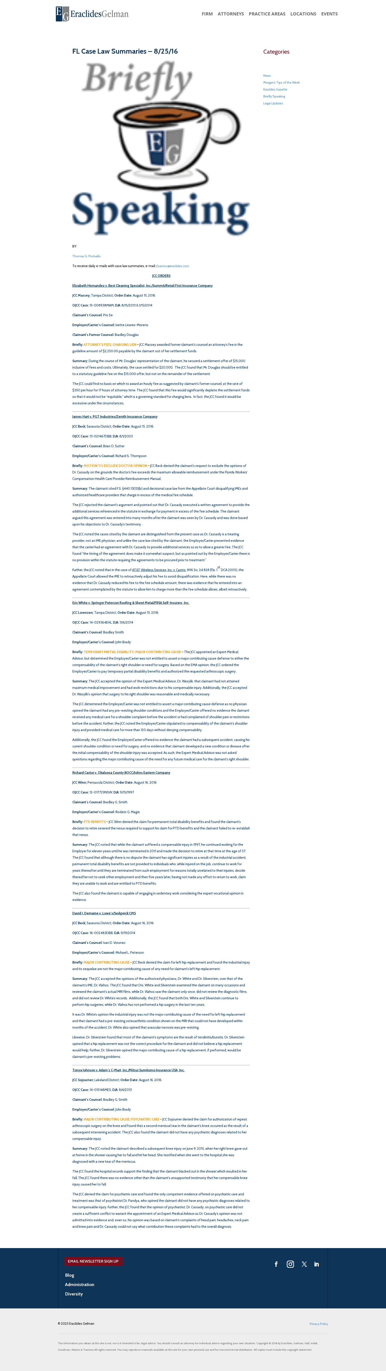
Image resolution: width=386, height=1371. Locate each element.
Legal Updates (273, 103)
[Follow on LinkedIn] (316, 1264)
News (267, 76)
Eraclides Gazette (275, 89)
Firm (207, 14)
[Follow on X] (304, 1264)
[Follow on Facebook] (276, 1264)
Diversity (74, 1294)
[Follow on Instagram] (290, 1264)
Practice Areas (267, 14)
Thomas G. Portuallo (86, 256)
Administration (79, 1285)
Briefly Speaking (274, 96)
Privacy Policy (319, 1324)
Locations (303, 14)
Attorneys (231, 14)
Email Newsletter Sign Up (93, 1261)
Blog (69, 1276)
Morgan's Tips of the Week (281, 82)
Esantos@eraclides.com (172, 266)
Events (329, 14)
